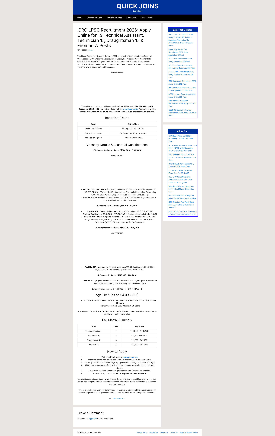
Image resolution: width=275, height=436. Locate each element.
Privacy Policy (142, 432)
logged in (93, 418)
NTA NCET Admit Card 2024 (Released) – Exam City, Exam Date (181, 139)
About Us (174, 432)
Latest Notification (118, 398)
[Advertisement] (117, 89)
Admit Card (131, 18)
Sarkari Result (146, 18)
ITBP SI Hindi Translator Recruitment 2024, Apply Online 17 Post (182, 103)
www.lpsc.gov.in (130, 109)
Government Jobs (94, 18)
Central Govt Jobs (114, 18)
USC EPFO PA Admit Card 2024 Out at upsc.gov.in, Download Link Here (182, 157)
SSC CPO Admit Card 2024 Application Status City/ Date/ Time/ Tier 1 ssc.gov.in (180, 180)
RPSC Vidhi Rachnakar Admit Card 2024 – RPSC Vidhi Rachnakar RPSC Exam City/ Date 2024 (183, 148)
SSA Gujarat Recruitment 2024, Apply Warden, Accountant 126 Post (181, 74)
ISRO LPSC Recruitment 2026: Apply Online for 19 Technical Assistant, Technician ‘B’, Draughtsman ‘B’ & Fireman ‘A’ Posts (181, 40)
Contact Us (164, 432)
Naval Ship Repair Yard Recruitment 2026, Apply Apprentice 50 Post (178, 52)
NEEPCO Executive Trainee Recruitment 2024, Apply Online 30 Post (182, 113)
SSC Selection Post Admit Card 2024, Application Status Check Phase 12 (181, 205)
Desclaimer (153, 432)
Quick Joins (137, 6)
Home (79, 18)
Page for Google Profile (189, 432)
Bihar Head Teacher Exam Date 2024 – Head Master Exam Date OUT (181, 189)
